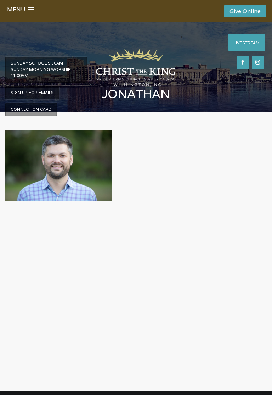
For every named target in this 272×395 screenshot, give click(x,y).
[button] (21, 11)
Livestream (247, 42)
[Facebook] (243, 62)
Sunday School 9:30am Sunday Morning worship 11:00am (41, 69)
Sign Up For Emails (32, 92)
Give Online (245, 11)
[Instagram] (258, 62)
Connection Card (31, 109)
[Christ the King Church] (136, 63)
